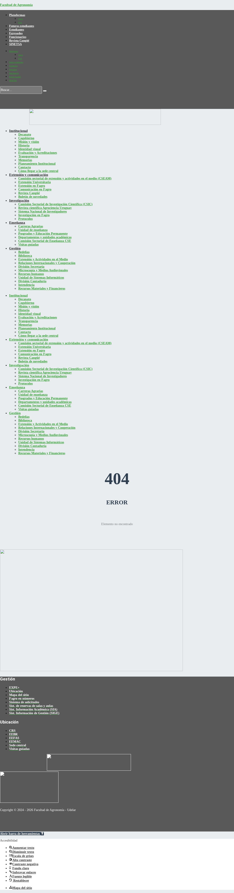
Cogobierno (26, 138)
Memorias (25, 160)
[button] (22, 833)
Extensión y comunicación (28, 175)
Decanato (24, 134)
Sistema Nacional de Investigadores (42, 211)
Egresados (16, 33)
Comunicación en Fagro (34, 189)
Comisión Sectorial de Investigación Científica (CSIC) (55, 204)
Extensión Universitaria (34, 182)
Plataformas (17, 15)
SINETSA (15, 44)
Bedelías (23, 252)
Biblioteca (25, 255)
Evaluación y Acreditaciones (37, 152)
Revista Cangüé (19, 40)
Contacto (24, 167)
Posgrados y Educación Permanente (43, 233)
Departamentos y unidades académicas (45, 237)
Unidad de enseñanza (33, 230)
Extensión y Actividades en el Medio (43, 259)
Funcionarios (17, 36)
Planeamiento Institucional (37, 163)
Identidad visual (29, 149)
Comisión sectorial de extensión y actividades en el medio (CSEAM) (65, 178)
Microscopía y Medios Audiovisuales (43, 270)
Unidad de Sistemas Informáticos (41, 277)
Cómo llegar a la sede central (38, 171)
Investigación (19, 200)
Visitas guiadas (28, 244)
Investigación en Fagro (34, 215)
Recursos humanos (31, 274)
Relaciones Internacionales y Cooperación (46, 263)
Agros (20, 19)
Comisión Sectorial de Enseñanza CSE (44, 241)
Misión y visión (28, 142)
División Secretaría (31, 266)
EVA (20, 23)
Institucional (18, 131)
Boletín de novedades (32, 196)
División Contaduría (32, 281)
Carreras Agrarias (30, 226)
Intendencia (26, 285)
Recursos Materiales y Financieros (41, 288)
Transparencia (28, 156)
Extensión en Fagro (31, 185)
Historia (23, 145)
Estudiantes (16, 29)
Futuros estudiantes (21, 26)
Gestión (15, 248)
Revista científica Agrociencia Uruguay (45, 208)
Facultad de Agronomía (16, 5)
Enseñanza (17, 222)
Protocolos (25, 219)
